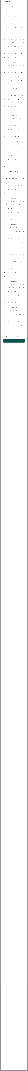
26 (15, 27)
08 (11, 46)
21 (21, 23)
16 (4, 23)
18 (11, 23)
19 (8, 80)
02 (4, 16)
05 (15, 16)
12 (8, 76)
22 (11, 53)
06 (18, 16)
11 (11, 20)
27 (18, 27)
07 (22, 16)
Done (14, 341)
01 (23, 12)
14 (21, 20)
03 (8, 16)
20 (18, 23)
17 (8, 23)
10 (8, 20)
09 (4, 20)
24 (8, 27)
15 (11, 50)
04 (11, 16)
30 (4, 31)
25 (11, 27)
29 (11, 57)
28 (22, 27)
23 (4, 27)
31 (8, 31)
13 (18, 20)
